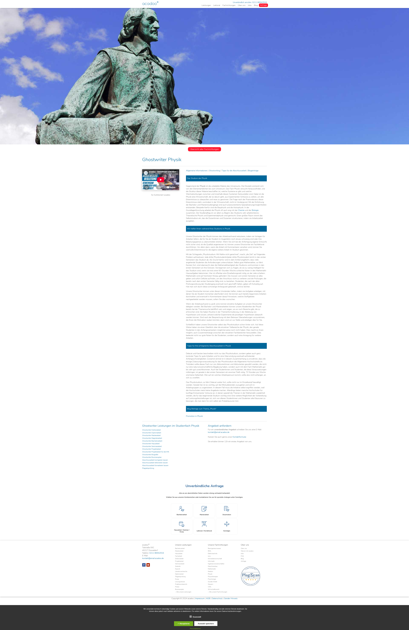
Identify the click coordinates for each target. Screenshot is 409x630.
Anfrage (263, 5)
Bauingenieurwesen (214, 548)
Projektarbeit (179, 561)
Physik (210, 574)
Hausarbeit (178, 554)
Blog (256, 6)
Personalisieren (195, 628)
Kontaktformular (239, 437)
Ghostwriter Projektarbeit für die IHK (155, 452)
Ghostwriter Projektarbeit (151, 449)
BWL (209, 551)
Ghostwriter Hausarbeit (151, 444)
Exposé (177, 569)
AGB (208, 598)
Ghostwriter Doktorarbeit (151, 430)
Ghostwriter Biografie (150, 455)
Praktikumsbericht (181, 584)
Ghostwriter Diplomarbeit (151, 433)
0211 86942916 (259, 2)
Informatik (211, 561)
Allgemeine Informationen (196, 170)
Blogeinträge (253, 170)
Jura (209, 556)
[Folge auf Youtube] (148, 565)
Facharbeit (178, 556)
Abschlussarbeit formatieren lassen (155, 466)
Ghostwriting (214, 170)
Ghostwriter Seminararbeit (152, 446)
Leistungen (206, 6)
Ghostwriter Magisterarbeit (152, 438)
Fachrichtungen (229, 6)
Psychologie (212, 579)
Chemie (241, 210)
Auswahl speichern (206, 624)
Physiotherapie (213, 577)
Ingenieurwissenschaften (216, 564)
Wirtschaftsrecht (213, 589)
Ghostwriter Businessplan (152, 457)
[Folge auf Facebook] (144, 565)
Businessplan (179, 589)
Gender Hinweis (231, 598)
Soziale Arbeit (212, 582)
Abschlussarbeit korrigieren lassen (155, 460)
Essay (177, 579)
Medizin (210, 571)
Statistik (178, 566)
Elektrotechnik (212, 554)
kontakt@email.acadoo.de (218, 432)
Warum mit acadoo (247, 551)
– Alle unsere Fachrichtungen (217, 592)
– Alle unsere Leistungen (183, 592)
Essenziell (197, 617)
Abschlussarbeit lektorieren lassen (155, 463)
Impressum (199, 598)
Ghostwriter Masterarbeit (151, 435)
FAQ (242, 556)
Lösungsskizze (180, 582)
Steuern (210, 584)
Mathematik (212, 569)
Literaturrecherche (181, 571)
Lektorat (216, 6)
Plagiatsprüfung (148, 468)
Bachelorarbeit (180, 548)
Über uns (242, 6)
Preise (177, 587)
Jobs (250, 6)
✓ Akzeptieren (184, 624)
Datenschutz (217, 598)
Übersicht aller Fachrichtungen (204, 149)
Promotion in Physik (194, 416)
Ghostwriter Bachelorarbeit (152, 441)
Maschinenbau (212, 566)
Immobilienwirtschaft (215, 559)
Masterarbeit (179, 551)
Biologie (255, 210)
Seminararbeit (179, 564)
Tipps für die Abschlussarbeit (234, 170)
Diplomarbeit (179, 574)
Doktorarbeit (179, 559)
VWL (209, 587)
